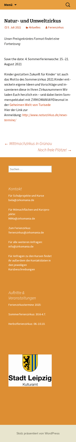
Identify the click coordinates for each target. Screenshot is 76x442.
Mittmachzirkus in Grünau (28, 143)
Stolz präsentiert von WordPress (38, 433)
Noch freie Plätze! (55, 149)
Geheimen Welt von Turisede (30, 105)
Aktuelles (35, 27)
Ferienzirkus (56, 27)
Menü (8, 5)
